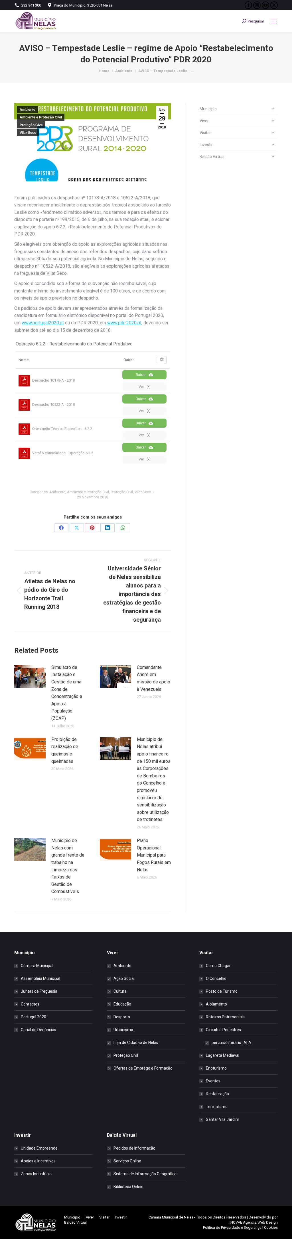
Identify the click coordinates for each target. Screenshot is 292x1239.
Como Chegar (218, 965)
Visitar (205, 132)
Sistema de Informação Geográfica (145, 1174)
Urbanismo (123, 1029)
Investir (206, 144)
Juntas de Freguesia (39, 991)
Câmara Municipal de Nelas (171, 1217)
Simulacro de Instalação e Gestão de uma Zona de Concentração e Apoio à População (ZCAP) (66, 693)
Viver (204, 120)
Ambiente (27, 110)
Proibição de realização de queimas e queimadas (64, 750)
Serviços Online (127, 1161)
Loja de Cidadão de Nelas (135, 1042)
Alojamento (216, 1004)
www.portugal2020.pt (43, 322)
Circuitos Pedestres (223, 1029)
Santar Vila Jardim (222, 1119)
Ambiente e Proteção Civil (41, 117)
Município (208, 109)
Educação (122, 1004)
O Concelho (216, 978)
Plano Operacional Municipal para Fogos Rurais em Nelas (154, 855)
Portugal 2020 (33, 1017)
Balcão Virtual (212, 156)
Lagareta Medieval (222, 1055)
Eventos (213, 1081)
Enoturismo (216, 1068)
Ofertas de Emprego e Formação (143, 1068)
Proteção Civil (31, 125)
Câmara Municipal (37, 965)
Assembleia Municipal (40, 978)
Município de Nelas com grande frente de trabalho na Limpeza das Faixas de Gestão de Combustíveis (67, 866)
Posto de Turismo (222, 991)
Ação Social (124, 978)
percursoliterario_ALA (231, 1042)
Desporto (121, 1017)
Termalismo (217, 1106)
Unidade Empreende (39, 1148)
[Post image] (30, 676)
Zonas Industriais (36, 1174)
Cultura (120, 991)
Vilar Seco (28, 133)
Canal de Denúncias (38, 1029)
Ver (141, 386)
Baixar (141, 374)
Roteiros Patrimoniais (225, 1017)
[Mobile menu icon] (274, 21)
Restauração (217, 1093)
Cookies (271, 1227)
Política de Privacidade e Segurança (232, 1227)
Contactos (30, 1004)
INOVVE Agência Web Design (254, 1222)
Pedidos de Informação (134, 1148)
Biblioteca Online (128, 1186)
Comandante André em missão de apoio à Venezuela (153, 678)
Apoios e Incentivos (38, 1161)
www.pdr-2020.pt (124, 322)
